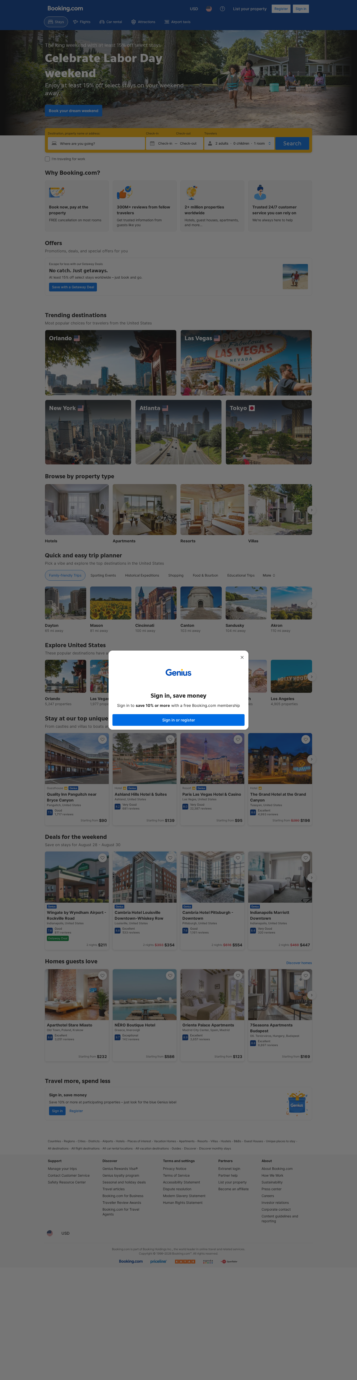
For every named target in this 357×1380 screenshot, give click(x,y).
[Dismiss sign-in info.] (242, 657)
